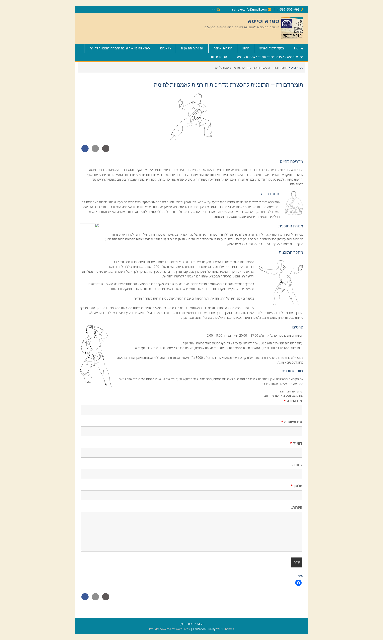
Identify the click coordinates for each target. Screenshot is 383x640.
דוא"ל (296, 443)
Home (298, 48)
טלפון (296, 486)
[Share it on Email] (95, 151)
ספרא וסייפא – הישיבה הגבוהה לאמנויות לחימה (120, 48)
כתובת (297, 464)
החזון (245, 48)
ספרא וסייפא (263, 21)
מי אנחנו (165, 48)
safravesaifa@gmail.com (249, 9)
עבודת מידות (219, 57)
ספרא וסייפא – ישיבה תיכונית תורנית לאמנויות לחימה (270, 57)
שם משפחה (291, 422)
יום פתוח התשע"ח (192, 48)
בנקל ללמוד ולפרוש (271, 48)
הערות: (296, 507)
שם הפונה (293, 400)
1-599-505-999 (288, 9)
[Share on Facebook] (85, 151)
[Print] (105, 151)
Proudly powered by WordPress (169, 629)
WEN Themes (225, 629)
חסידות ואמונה (223, 48)
